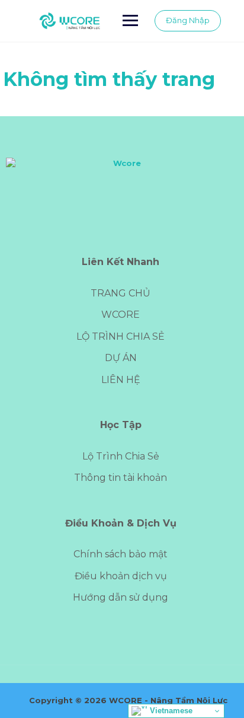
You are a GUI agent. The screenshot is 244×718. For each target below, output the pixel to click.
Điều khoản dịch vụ (121, 576)
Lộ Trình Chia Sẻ (120, 456)
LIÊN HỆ (120, 379)
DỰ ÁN (121, 357)
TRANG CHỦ (120, 293)
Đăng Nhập (188, 20)
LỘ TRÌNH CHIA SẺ (120, 336)
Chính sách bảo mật (120, 554)
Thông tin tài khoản (120, 477)
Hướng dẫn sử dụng (120, 597)
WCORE (120, 314)
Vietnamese (169, 710)
